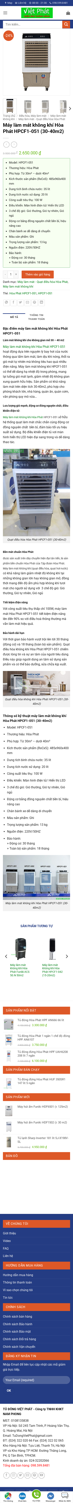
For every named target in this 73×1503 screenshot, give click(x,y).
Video (7, 1241)
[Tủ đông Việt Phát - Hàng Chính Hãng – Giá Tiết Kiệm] (37, 13)
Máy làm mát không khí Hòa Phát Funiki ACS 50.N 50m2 (19, 970)
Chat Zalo (22, 1501)
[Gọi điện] (36, 1494)
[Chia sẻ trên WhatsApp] (6, 303)
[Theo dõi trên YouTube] (41, 1475)
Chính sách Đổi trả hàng (19, 1339)
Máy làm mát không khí (18, 286)
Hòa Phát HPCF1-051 (23, 293)
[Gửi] (66, 24)
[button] (5, 13)
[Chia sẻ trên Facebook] (13, 303)
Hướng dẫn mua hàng (18, 1275)
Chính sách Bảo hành (17, 1324)
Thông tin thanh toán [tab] (36, 317)
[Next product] (6, 145)
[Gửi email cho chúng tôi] (27, 1475)
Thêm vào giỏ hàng (37, 274)
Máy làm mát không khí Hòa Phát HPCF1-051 (34, 347)
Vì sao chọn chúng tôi (18, 1290)
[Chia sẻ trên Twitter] (20, 303)
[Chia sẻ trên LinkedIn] (41, 303)
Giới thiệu (9, 1233)
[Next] (65, 62)
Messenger (50, 1501)
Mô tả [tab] (14, 317)
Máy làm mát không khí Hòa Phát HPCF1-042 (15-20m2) (52, 970)
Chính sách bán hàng (17, 1316)
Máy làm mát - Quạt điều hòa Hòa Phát (41, 119)
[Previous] (7, 62)
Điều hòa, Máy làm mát (33, 115)
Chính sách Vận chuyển (19, 1347)
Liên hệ (8, 1256)
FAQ (6, 1248)
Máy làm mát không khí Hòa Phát (23, 417)
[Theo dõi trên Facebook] (6, 1475)
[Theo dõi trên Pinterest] (34, 1475)
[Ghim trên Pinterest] (34, 303)
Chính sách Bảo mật (17, 1331)
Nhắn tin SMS (65, 1501)
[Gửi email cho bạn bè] (27, 303)
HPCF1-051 (45, 293)
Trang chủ (9, 115)
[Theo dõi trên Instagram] (13, 1475)
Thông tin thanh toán (17, 1282)
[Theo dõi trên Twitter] (20, 1475)
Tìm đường (8, 1501)
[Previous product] (14, 145)
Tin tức (8, 1297)
